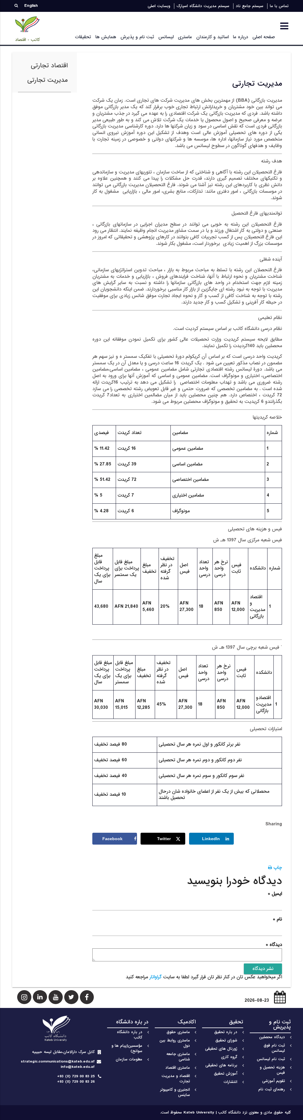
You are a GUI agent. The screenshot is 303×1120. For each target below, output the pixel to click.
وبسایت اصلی (159, 6)
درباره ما (240, 37)
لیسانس (166, 37)
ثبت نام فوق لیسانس (274, 1048)
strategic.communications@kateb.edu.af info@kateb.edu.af (58, 1064)
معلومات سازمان (129, 1059)
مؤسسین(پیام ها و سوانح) (127, 1048)
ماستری (185, 37)
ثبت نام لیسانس (271, 1059)
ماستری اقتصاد (177, 1067)
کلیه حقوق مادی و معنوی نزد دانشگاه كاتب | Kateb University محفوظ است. (225, 1112)
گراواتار (155, 977)
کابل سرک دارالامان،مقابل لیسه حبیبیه (63, 1052)
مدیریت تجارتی (47, 80)
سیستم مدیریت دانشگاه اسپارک (203, 6)
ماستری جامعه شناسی (178, 1056)
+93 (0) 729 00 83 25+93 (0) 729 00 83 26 (76, 1078)
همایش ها (105, 37)
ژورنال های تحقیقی (221, 1049)
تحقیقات (83, 37)
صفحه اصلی (263, 37)
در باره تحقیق (225, 1032)
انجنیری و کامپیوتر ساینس (175, 1092)
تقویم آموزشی (273, 1081)
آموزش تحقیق (225, 1073)
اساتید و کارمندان (212, 37)
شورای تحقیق (226, 1040)
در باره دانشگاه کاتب (129, 1034)
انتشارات (230, 1082)
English (31, 5)
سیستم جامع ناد (249, 6)
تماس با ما (279, 6)
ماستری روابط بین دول (174, 1043)
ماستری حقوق (178, 1032)
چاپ (277, 867)
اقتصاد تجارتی (49, 65)
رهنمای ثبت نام (271, 1089)
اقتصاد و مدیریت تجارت (176, 1078)
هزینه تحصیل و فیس (272, 1070)
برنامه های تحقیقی (221, 1065)
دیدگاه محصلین (272, 1037)
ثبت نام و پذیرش (137, 37)
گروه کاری (229, 1057)
